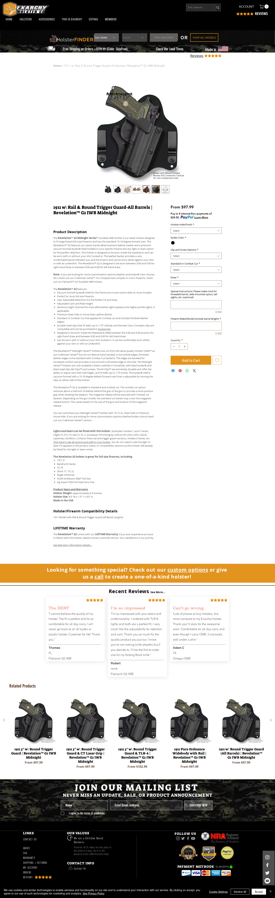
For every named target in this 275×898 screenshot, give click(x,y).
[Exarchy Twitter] (183, 838)
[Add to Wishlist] (217, 360)
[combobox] (196, 230)
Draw (174, 277)
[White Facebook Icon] (267, 865)
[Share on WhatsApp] (187, 370)
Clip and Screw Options (184, 249)
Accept (259, 892)
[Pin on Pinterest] (180, 370)
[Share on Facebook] (173, 370)
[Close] (270, 891)
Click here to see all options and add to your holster (81, 442)
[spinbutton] (179, 346)
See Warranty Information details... (72, 545)
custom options (187, 569)
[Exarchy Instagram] (177, 838)
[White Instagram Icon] (267, 857)
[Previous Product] (4, 720)
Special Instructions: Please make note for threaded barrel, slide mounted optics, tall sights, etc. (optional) (194, 294)
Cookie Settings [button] (218, 892)
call (98, 576)
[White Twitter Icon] (267, 873)
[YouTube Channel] (267, 881)
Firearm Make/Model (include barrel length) (196, 318)
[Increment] (185, 346)
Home (57, 66)
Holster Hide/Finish (182, 224)
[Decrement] (173, 346)
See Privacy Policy (93, 893)
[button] (26, 19)
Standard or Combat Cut (185, 263)
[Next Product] (271, 720)
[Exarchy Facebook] (188, 838)
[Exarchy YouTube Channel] (193, 838)
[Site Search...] (218, 7)
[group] (137, 733)
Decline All (240, 892)
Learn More (201, 217)
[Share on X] (194, 370)
